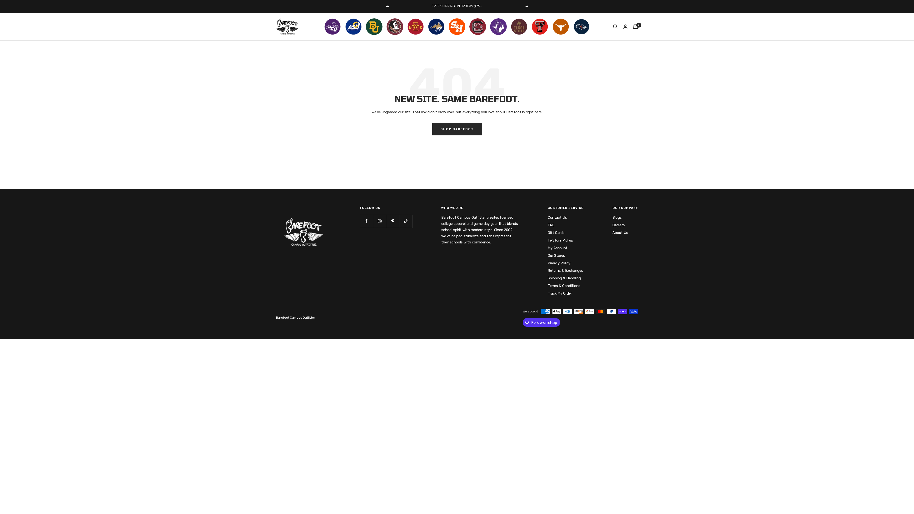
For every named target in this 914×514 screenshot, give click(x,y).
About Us (620, 233)
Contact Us (557, 217)
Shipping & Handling (564, 278)
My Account (557, 248)
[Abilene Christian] (332, 26)
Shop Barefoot (457, 129)
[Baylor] (374, 26)
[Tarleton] (498, 26)
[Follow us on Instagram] (379, 221)
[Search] (615, 27)
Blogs (617, 217)
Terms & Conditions (564, 286)
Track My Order (560, 293)
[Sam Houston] (457, 26)
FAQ (551, 225)
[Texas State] (519, 26)
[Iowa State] (415, 26)
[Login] (625, 27)
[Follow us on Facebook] (366, 221)
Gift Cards (556, 233)
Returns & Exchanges (565, 270)
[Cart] (635, 27)
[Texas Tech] (540, 26)
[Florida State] (395, 26)
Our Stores (556, 255)
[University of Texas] (560, 26)
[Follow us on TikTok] (405, 221)
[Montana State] (436, 26)
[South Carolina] (477, 26)
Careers (618, 225)
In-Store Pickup (560, 240)
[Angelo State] (353, 26)
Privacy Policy (559, 263)
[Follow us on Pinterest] (392, 221)
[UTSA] (581, 26)
